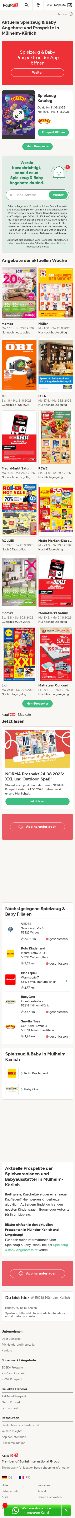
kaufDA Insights (12, 1431)
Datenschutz (10, 1491)
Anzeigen (63, 14)
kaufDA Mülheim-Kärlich (21, 1307)
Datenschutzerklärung (53, 233)
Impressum (45, 1485)
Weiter (37, 72)
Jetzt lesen (37, 801)
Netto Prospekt (12, 1402)
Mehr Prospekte (37, 146)
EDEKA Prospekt (12, 1367)
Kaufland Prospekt (13, 1373)
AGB (5, 1497)
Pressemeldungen (13, 1443)
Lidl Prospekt (10, 1408)
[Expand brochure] (18, 114)
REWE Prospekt (12, 1379)
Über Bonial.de (11, 1339)
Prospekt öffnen (53, 132)
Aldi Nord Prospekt (14, 1396)
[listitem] (19, 300)
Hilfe (5, 1485)
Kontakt (43, 1491)
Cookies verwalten (50, 1497)
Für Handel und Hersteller (18, 1344)
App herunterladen (14, 1437)
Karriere (7, 1350)
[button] (37, 114)
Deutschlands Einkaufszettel (20, 1425)
